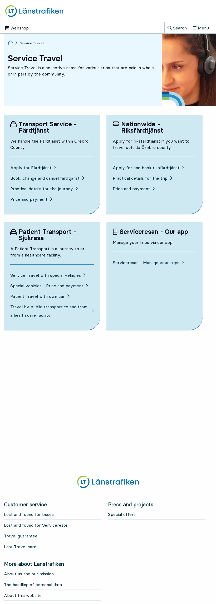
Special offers (122, 514)
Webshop (37, 28)
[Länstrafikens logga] (34, 10)
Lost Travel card (20, 546)
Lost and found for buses (29, 514)
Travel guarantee (20, 535)
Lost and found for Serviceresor (36, 525)
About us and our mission (29, 573)
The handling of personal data (33, 584)
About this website (23, 595)
